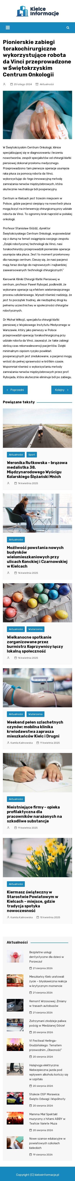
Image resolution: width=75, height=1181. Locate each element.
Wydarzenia (35, 629)
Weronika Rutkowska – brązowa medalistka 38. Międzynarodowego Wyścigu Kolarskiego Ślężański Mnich (37, 469)
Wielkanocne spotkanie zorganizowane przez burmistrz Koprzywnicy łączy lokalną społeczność (35, 644)
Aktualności (47, 84)
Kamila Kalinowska (22, 742)
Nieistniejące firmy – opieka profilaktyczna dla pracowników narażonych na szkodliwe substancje (34, 814)
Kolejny (59, 390)
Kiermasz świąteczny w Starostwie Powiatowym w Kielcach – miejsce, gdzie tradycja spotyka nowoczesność (32, 901)
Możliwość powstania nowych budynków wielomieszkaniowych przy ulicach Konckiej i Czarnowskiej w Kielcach (37, 557)
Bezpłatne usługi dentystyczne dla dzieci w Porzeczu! (46, 957)
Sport (31, 454)
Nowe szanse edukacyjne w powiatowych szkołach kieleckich (47, 1143)
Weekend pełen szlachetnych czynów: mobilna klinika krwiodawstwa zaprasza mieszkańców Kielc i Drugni (35, 729)
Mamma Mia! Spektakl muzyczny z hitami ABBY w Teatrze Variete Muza (47, 1118)
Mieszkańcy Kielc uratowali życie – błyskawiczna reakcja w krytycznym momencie (48, 981)
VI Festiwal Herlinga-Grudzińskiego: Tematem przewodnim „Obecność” (45, 1045)
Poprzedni (17, 390)
